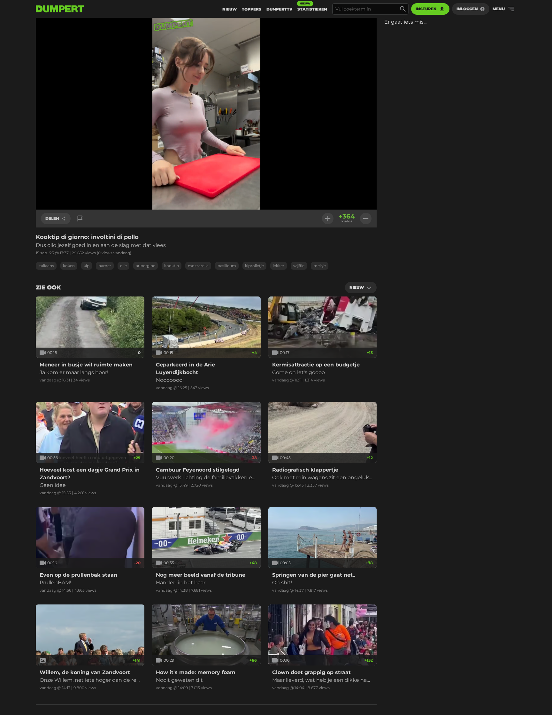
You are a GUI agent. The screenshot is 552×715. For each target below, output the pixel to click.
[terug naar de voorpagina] (60, 8)
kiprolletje (254, 265)
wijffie (298, 265)
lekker (278, 265)
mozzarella (198, 265)
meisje (319, 265)
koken (69, 265)
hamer (104, 265)
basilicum (227, 265)
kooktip (171, 265)
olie (123, 265)
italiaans (46, 265)
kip (86, 265)
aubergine (145, 265)
